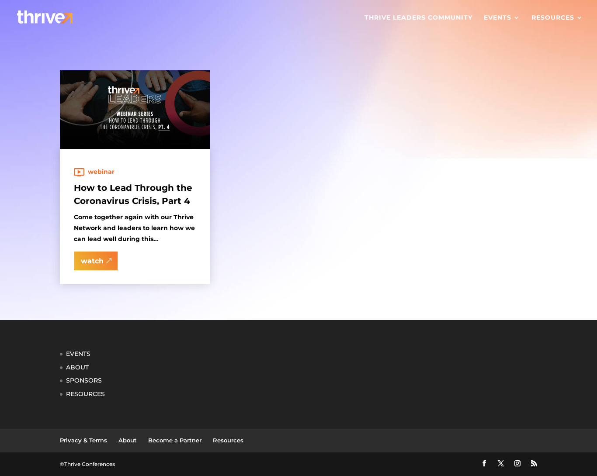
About (127, 440)
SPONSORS (84, 380)
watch (92, 261)
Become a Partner (174, 440)
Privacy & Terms (83, 440)
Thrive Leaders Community (418, 17)
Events (497, 17)
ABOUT (77, 367)
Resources (552, 17)
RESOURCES (85, 394)
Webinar (101, 172)
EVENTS (78, 354)
